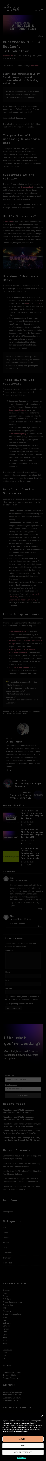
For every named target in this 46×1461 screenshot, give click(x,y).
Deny (23, 1446)
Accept (23, 1439)
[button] (42, 1416)
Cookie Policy (21, 1458)
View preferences (23, 1452)
